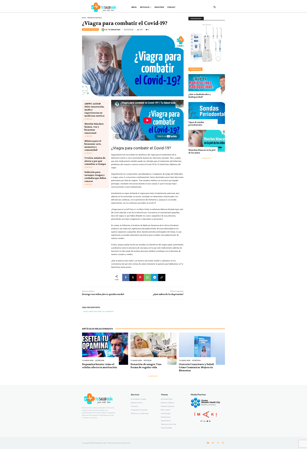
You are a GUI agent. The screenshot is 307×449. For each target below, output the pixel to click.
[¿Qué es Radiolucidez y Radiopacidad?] (206, 85)
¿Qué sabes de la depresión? (168, 294)
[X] (133, 277)
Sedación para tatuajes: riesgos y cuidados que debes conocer (95, 177)
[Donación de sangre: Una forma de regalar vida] (153, 349)
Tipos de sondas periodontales (196, 123)
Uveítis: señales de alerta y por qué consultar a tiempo (95, 161)
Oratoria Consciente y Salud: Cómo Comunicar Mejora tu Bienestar (196, 367)
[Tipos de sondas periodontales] (206, 113)
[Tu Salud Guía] (103, 29)
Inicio (84, 18)
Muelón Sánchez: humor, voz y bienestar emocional (94, 128)
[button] (215, 7)
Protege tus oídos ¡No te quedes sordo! (103, 294)
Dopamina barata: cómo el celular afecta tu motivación (99, 366)
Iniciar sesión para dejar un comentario (98, 311)
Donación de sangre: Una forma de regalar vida (145, 366)
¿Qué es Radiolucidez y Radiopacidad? (199, 95)
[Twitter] (223, 443)
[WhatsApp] (147, 277)
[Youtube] (208, 443)
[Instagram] (213, 443)
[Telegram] (154, 277)
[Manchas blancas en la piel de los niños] (206, 141)
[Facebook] (125, 277)
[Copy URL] (161, 277)
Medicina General (95, 18)
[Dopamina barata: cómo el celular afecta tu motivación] (105, 349)
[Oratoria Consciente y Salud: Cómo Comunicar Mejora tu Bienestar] (202, 349)
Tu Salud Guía (114, 29)
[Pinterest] (140, 277)
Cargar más (205, 158)
